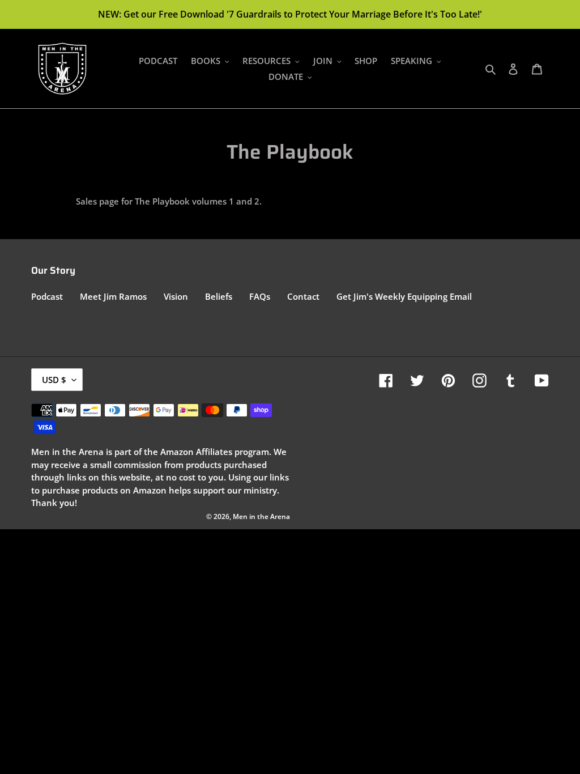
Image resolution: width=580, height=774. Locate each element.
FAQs (259, 296)
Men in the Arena (261, 516)
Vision (176, 296)
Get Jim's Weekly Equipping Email (404, 296)
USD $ (54, 379)
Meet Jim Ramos (113, 296)
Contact (303, 296)
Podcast (47, 296)
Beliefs (218, 296)
